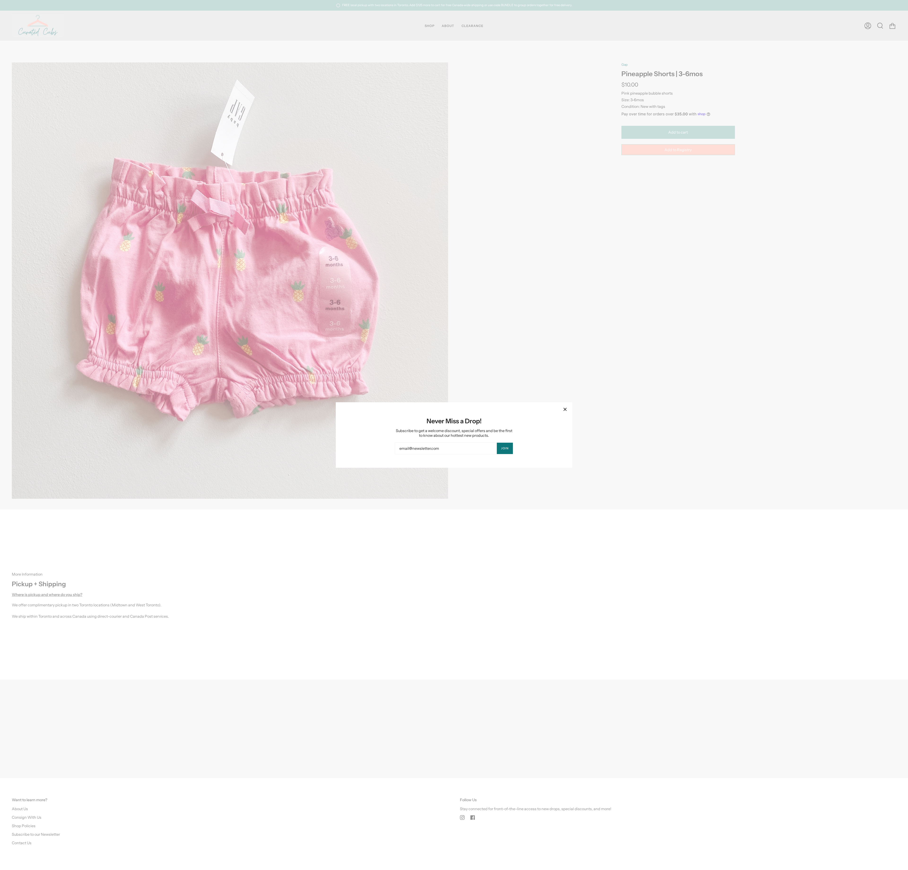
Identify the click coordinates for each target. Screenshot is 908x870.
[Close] (565, 409)
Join (505, 448)
